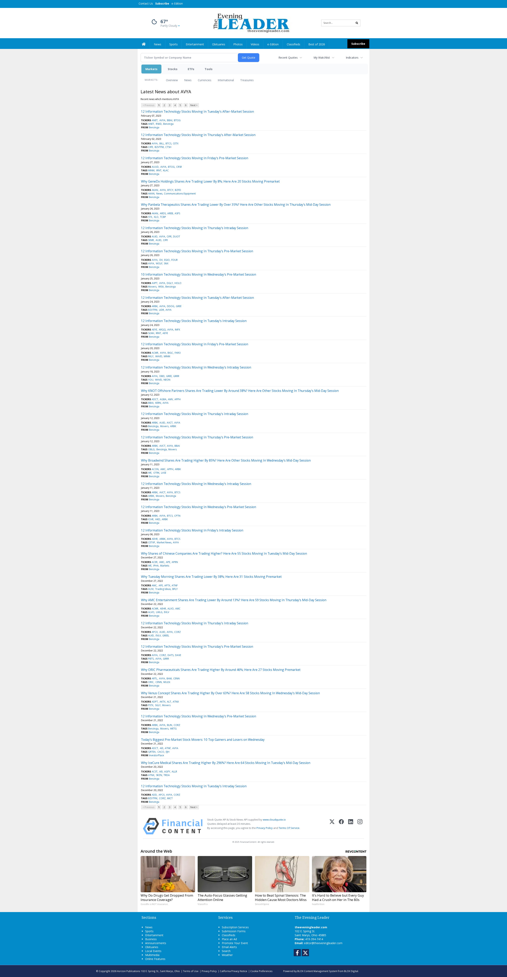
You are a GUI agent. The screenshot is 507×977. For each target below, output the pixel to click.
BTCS (168, 143)
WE (150, 472)
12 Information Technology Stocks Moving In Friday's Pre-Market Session (194, 158)
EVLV (166, 612)
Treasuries (247, 80)
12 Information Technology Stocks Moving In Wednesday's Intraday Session (196, 367)
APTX (167, 585)
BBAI (169, 120)
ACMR (155, 352)
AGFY (167, 771)
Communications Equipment (180, 193)
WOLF (159, 263)
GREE (178, 306)
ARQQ (162, 329)
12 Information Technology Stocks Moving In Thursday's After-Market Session (198, 135)
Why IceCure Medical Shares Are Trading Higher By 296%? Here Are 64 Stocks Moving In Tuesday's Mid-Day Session (225, 763)
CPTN (177, 515)
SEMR (151, 240)
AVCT (170, 422)
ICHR (150, 519)
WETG (173, 728)
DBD (162, 376)
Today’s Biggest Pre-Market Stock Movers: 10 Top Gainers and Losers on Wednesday (203, 739)
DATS (170, 655)
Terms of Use (190, 971)
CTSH (168, 147)
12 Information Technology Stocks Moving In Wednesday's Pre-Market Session (198, 507)
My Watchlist (322, 57)
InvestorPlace (156, 755)
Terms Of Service (289, 828)
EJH (167, 751)
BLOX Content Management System (317, 971)
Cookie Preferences (261, 971)
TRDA (167, 775)
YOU (150, 379)
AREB (170, 213)
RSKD (159, 124)
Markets (151, 69)
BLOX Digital (351, 971)
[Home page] (251, 23)
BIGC (170, 352)
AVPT (154, 283)
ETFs (191, 69)
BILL (161, 143)
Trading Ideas (163, 589)
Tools (209, 69)
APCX (155, 632)
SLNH (151, 333)
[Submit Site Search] (357, 23)
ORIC (151, 682)
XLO (156, 217)
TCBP (163, 217)
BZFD (178, 190)
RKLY (150, 356)
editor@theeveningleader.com (323, 943)
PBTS (151, 658)
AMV (170, 399)
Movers (152, 286)
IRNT (158, 170)
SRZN (159, 775)
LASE (163, 472)
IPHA (156, 565)
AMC (163, 469)
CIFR (150, 147)
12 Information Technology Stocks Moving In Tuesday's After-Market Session (197, 111)
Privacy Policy (264, 828)
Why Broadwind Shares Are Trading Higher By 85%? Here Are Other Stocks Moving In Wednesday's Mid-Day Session (226, 460)
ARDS (163, 213)
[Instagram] (360, 826)
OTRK (156, 472)
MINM (151, 170)
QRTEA (152, 751)
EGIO (167, 260)
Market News (164, 542)
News (188, 80)
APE (168, 562)
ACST (154, 771)
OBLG (151, 449)
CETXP (151, 542)
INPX (177, 329)
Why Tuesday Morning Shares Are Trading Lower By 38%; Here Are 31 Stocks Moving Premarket (211, 576)
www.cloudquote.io (274, 819)
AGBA (163, 399)
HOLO (177, 283)
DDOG (170, 306)
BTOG (177, 120)
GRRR (176, 376)
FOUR (174, 260)
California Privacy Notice (233, 971)
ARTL (154, 678)
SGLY (158, 705)
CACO (160, 751)
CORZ (177, 632)
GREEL (165, 635)
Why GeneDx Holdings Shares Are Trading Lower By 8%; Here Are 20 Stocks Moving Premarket (210, 181)
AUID (154, 236)
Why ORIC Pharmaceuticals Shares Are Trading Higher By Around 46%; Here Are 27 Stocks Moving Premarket (220, 670)
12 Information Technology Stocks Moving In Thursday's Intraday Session (194, 228)
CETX (175, 143)
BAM (169, 678)
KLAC (166, 170)
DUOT (176, 236)
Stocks (172, 69)
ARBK (155, 306)
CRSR (179, 167)
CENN (176, 678)
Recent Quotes (288, 57)
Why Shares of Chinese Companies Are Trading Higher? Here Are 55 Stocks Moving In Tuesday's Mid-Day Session (224, 553)
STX (150, 217)
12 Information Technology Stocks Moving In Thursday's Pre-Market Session (197, 251)
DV (161, 260)
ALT (169, 701)
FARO (178, 352)
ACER (154, 562)
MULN (166, 682)
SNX (166, 263)
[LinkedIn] (351, 826)
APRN (175, 562)
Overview (172, 80)
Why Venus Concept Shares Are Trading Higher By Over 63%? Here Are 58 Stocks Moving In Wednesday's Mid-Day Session (230, 693)
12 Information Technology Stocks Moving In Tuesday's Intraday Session (194, 321)
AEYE (154, 329)
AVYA (162, 120)
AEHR (155, 539)
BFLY (175, 589)
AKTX (162, 701)
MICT (170, 798)
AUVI (150, 589)
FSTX (150, 705)
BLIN (169, 725)
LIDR (161, 309)
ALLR (174, 771)
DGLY (170, 283)
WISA (161, 286)
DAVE (178, 655)
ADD (154, 794)
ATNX (176, 701)
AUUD (155, 167)
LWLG (159, 612)
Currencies (204, 80)
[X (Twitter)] (332, 826)
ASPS (177, 213)
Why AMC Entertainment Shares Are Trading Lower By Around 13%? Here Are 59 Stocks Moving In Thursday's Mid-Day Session (233, 600)
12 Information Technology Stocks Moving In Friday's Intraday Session (192, 530)
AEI (161, 748)
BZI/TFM (159, 147)
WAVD (158, 356)
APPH (177, 399)
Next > (193, 105)
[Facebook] (341, 826)
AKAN (155, 190)
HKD (157, 519)
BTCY (170, 190)
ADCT (155, 399)
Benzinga (168, 124)
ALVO (171, 608)
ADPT (155, 701)
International (226, 80)
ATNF (175, 585)
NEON (167, 379)
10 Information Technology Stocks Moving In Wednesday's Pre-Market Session (198, 274)
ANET (155, 120)
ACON (155, 469)
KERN (158, 403)
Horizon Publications (128, 971)
